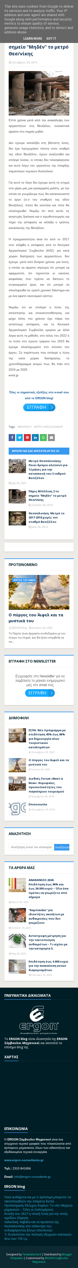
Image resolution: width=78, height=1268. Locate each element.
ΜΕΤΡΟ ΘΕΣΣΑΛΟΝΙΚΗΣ (48, 427)
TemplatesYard (31, 1254)
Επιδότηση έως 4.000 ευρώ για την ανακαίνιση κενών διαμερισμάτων (48, 966)
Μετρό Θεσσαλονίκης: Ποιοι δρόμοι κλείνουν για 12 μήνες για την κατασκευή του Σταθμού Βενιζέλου (48, 469)
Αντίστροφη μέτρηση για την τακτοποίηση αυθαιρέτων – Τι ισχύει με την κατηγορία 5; (48, 942)
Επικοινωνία (38, 804)
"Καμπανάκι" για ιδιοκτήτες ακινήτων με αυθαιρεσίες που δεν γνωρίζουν (46, 916)
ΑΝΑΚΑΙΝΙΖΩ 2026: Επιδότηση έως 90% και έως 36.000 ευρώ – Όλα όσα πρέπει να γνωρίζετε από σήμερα (48, 888)
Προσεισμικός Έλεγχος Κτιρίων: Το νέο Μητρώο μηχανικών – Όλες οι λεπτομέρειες (38, 1207)
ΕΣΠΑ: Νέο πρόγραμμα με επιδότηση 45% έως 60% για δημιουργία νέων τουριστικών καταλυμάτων (47, 738)
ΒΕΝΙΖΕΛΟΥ (25, 427)
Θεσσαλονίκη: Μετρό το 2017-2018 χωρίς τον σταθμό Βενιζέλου (47, 517)
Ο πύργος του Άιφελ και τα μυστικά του (36, 617)
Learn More (32, 38)
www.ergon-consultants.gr (24, 1160)
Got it (51, 38)
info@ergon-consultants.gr (32, 1176)
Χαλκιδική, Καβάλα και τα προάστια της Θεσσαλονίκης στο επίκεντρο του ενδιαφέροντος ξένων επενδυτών (31, 1226)
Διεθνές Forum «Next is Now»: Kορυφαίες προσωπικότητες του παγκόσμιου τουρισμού (46, 785)
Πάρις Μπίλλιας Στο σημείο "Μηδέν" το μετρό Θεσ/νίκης (48, 495)
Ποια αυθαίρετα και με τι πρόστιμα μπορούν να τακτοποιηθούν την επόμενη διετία (37, 1199)
